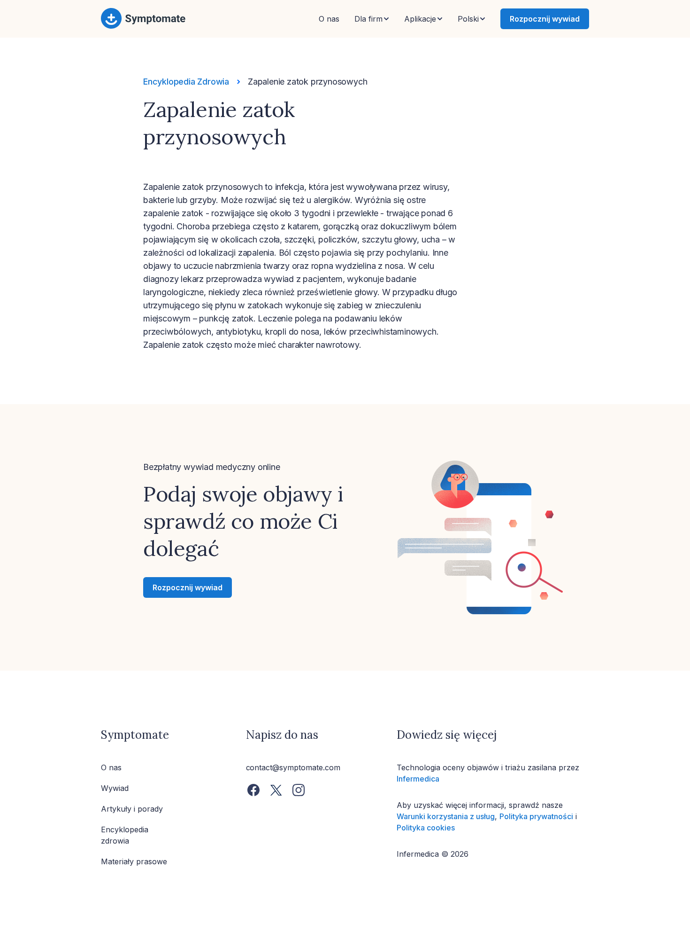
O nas (329, 18)
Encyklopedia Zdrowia (186, 81)
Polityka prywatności (536, 816)
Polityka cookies (426, 827)
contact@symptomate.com (293, 767)
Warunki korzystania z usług (446, 816)
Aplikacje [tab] (420, 18)
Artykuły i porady (132, 809)
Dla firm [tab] (368, 18)
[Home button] (143, 27)
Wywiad (115, 788)
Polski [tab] (468, 18)
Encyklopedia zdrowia (124, 835)
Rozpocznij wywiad (545, 18)
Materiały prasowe (134, 861)
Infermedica (418, 778)
